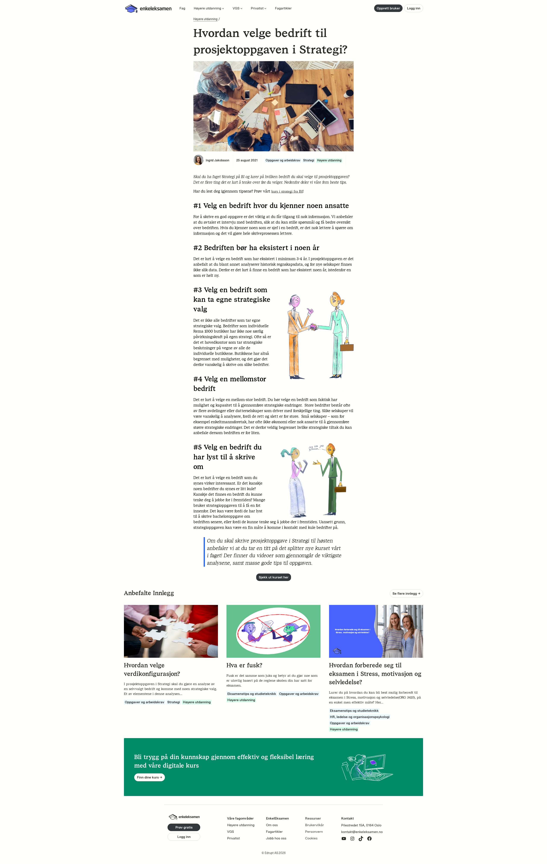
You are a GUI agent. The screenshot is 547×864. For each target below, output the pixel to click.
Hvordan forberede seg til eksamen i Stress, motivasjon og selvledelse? (375, 673)
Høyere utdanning (205, 19)
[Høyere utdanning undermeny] (223, 8)
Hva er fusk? (244, 665)
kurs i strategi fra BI (287, 191)
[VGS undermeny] (241, 8)
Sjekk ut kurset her (273, 577)
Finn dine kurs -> (149, 777)
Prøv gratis (184, 827)
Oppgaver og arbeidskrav (283, 160)
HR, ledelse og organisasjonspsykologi (360, 717)
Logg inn (413, 8)
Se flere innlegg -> (406, 593)
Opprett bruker (388, 8)
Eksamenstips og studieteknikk (251, 693)
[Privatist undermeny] (265, 8)
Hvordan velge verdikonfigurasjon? (152, 669)
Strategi (308, 160)
